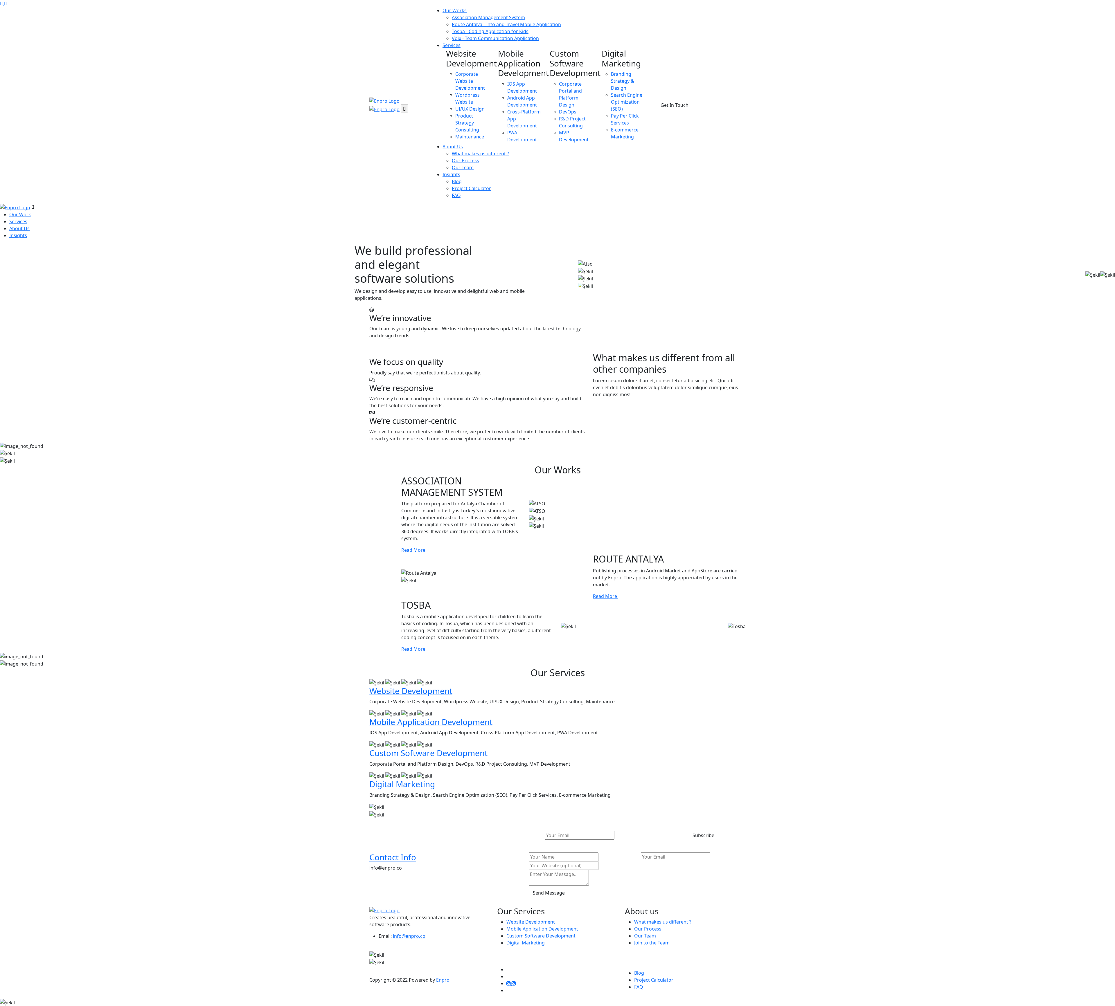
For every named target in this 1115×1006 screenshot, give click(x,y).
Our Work (20, 214)
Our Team (463, 167)
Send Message (549, 893)
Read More (414, 550)
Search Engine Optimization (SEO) (626, 102)
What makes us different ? (480, 153)
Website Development (410, 690)
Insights (451, 174)
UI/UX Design (470, 109)
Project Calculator (471, 188)
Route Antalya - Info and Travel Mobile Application (506, 24)
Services (452, 45)
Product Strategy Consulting (467, 123)
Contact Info (392, 857)
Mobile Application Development (430, 721)
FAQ (456, 195)
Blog (457, 181)
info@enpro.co (409, 936)
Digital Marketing (402, 783)
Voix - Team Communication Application (495, 38)
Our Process (465, 160)
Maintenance (469, 137)
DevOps (567, 112)
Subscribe (703, 835)
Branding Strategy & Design (622, 81)
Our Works (455, 10)
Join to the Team (652, 943)
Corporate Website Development (470, 81)
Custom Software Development (428, 752)
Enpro (442, 980)
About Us (453, 146)
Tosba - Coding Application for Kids (490, 31)
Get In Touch (674, 105)
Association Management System (488, 17)
